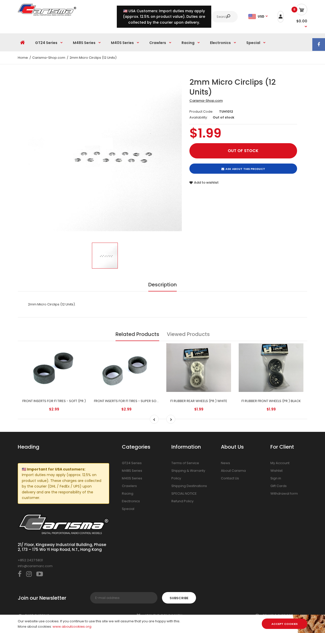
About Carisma (233, 470)
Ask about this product (245, 169)
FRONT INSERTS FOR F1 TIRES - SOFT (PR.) (54, 401)
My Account (279, 463)
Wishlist (276, 470)
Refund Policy (182, 501)
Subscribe (179, 598)
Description (162, 284)
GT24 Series (132, 463)
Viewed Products (188, 334)
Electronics (131, 501)
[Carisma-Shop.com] (47, 14)
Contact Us (230, 478)
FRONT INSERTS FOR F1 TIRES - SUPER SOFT (127, 401)
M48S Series (132, 470)
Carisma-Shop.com (206, 100)
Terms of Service (185, 463)
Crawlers (129, 485)
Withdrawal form (284, 493)
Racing (127, 493)
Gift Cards (278, 485)
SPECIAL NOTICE (184, 493)
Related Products (137, 334)
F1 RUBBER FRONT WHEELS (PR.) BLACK (271, 401)
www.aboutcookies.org (72, 626)
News (225, 463)
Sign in (275, 478)
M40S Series (132, 478)
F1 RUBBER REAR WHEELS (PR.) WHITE (198, 401)
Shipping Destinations (189, 485)
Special (128, 508)
